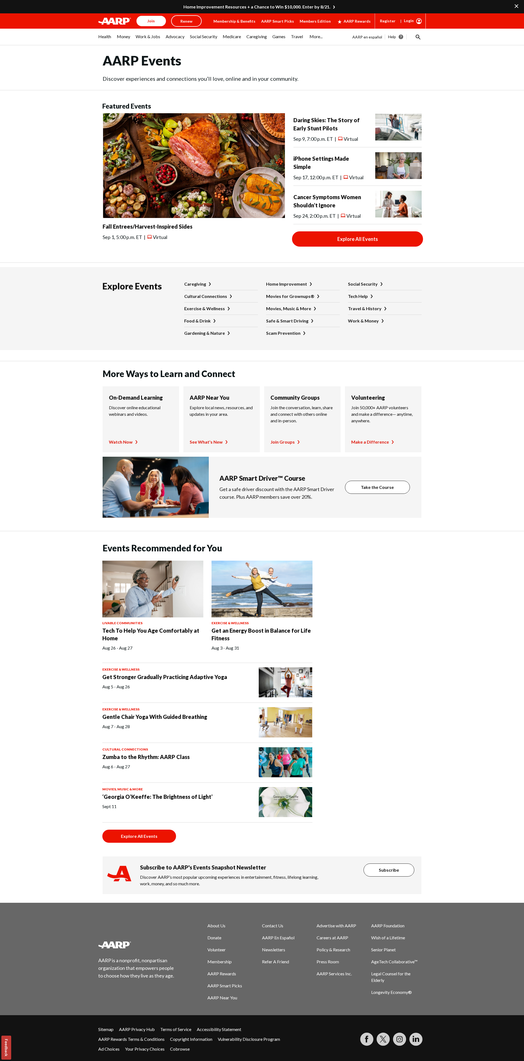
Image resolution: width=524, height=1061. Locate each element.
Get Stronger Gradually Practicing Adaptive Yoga (164, 677)
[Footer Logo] (136, 945)
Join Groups (282, 441)
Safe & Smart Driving (287, 320)
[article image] (194, 216)
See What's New (206, 441)
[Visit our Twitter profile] (383, 1039)
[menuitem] (104, 39)
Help (392, 36)
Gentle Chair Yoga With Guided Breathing (154, 716)
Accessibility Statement (219, 1029)
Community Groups (295, 397)
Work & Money (363, 320)
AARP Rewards (357, 21)
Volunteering (368, 397)
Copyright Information (191, 1039)
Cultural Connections (205, 296)
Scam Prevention (283, 333)
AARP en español (367, 37)
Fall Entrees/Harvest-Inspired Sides (147, 226)
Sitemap (106, 1029)
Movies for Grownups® (290, 296)
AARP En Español (278, 937)
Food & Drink (197, 320)
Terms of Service (175, 1029)
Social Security (363, 283)
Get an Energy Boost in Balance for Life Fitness (261, 634)
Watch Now (121, 441)
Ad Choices (109, 1048)
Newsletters (273, 949)
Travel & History (365, 308)
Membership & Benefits (234, 21)
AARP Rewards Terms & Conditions (131, 1039)
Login (409, 20)
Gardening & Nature (204, 333)
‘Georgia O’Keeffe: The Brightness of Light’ (157, 796)
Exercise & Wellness (204, 308)
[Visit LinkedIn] (415, 1039)
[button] (417, 37)
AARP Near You (209, 397)
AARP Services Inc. (334, 973)
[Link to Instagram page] (399, 1039)
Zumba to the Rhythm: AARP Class (146, 757)
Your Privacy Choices (145, 1048)
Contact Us (272, 925)
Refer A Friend (275, 961)
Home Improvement (286, 283)
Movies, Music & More (288, 308)
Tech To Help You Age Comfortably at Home (150, 634)
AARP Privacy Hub (137, 1029)
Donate (214, 937)
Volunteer (216, 949)
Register (387, 21)
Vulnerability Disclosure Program (249, 1039)
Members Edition (315, 21)
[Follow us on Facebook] (366, 1039)
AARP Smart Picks (277, 21)
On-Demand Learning (136, 397)
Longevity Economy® (391, 992)
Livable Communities (122, 623)
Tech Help (358, 296)
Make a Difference (370, 441)
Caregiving (195, 283)
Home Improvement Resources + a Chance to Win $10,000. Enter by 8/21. (257, 6)
